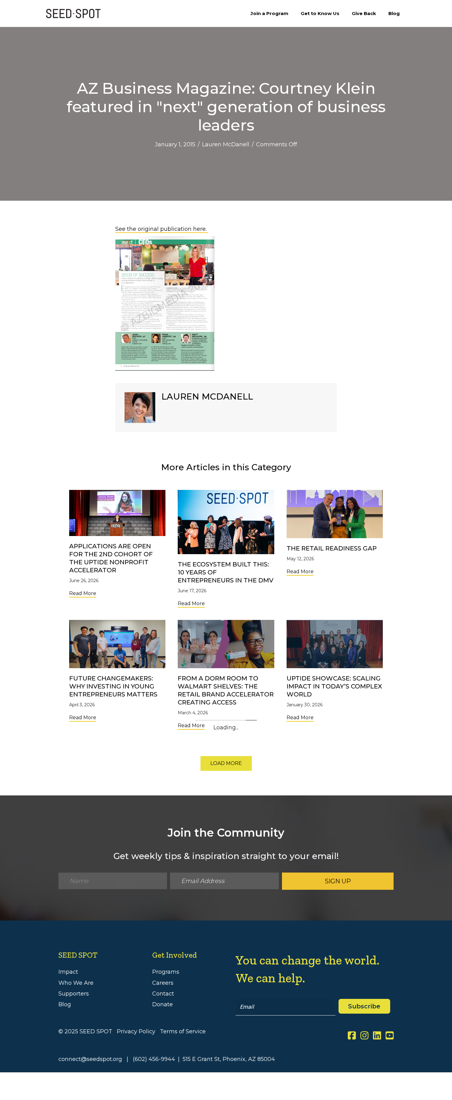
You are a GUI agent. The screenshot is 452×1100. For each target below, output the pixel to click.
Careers (162, 983)
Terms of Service (183, 1031)
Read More (82, 593)
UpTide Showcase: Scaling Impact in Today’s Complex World (334, 686)
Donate (162, 1004)
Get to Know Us (320, 13)
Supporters (73, 993)
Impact (68, 971)
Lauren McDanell (225, 144)
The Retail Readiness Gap (332, 548)
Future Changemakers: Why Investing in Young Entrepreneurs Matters (113, 686)
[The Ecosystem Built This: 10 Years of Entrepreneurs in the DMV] (226, 521)
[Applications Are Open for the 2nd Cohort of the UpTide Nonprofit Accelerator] (117, 512)
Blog (394, 13)
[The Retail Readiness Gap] (335, 513)
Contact (163, 993)
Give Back (364, 13)
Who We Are (75, 983)
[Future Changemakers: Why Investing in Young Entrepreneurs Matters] (117, 643)
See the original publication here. (161, 229)
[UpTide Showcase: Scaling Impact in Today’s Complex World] (335, 643)
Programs (165, 971)
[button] (226, 763)
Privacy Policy (136, 1031)
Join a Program (269, 13)
